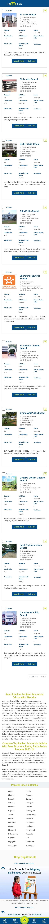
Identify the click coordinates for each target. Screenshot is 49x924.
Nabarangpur (13, 834)
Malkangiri (12, 830)
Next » (43, 677)
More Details (19, 61)
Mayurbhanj (30, 830)
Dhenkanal (12, 807)
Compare (9, 11)
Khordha (11, 818)
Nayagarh (11, 838)
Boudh (28, 791)
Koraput (11, 826)
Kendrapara (30, 826)
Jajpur (10, 814)
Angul (10, 791)
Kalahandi (11, 822)
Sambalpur (30, 842)
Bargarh (11, 799)
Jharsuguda (30, 811)
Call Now (31, 61)
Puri (27, 838)
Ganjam (29, 807)
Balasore (29, 799)
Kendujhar (29, 818)
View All (24, 905)
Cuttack (11, 803)
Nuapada (29, 834)
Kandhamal (30, 822)
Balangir (29, 795)
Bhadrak (11, 795)
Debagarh (29, 803)
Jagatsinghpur (31, 814)
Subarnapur (12, 845)
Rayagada (12, 842)
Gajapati (11, 811)
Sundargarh (30, 845)
